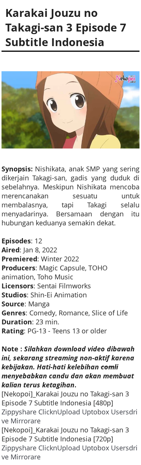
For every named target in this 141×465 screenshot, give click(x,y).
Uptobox (95, 411)
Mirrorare (26, 420)
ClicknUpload (59, 411)
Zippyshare (19, 411)
